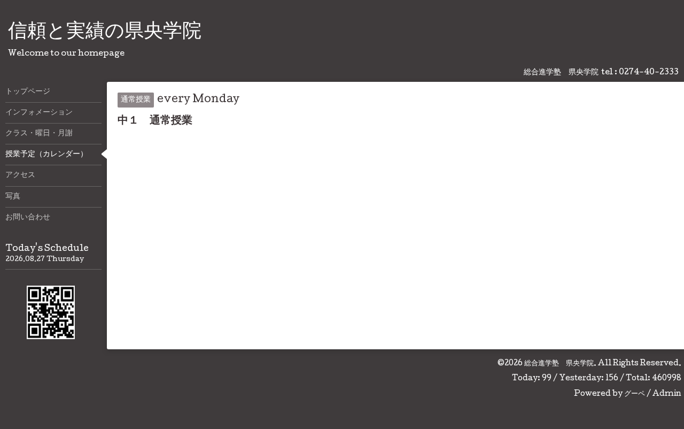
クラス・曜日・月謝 (39, 133)
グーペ (634, 394)
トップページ (27, 92)
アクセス (20, 175)
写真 (12, 197)
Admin (666, 394)
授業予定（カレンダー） (46, 154)
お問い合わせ (27, 217)
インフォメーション (39, 113)
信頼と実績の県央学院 (104, 32)
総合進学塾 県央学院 (559, 363)
